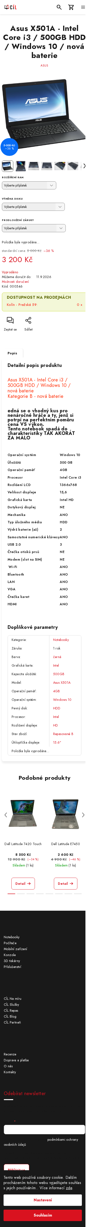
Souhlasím (43, 1215)
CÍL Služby (11, 1004)
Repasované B (63, 733)
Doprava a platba (16, 1060)
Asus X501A (62, 682)
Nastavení (43, 1200)
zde (69, 1188)
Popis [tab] (12, 353)
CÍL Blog (10, 1016)
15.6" (57, 742)
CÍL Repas (11, 1010)
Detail (20, 883)
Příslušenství (12, 966)
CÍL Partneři (12, 1022)
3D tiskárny (12, 960)
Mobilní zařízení (15, 949)
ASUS (44, 65)
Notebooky (61, 639)
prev (5, 815)
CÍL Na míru (12, 998)
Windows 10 (62, 699)
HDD (57, 708)
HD (55, 725)
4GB (56, 691)
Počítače (10, 943)
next (83, 815)
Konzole (10, 955)
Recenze (10, 1054)
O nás (8, 1066)
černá (57, 656)
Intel (56, 665)
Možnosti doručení (15, 281)
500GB (59, 674)
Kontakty (10, 1072)
